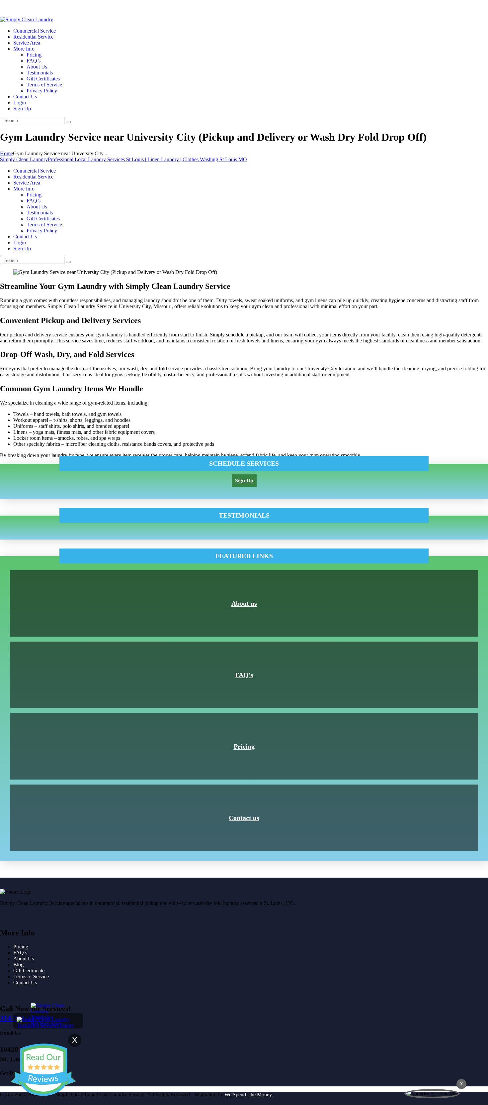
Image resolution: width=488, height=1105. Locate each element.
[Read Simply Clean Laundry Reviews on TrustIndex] (48, 1025)
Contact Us (25, 982)
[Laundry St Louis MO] (432, 1093)
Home (6, 153)
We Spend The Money (248, 1094)
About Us (23, 958)
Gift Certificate (28, 970)
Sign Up (9, 8)
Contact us (244, 817)
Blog (18, 964)
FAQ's (244, 674)
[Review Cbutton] (43, 1070)
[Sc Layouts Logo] (26, 19)
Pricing (244, 746)
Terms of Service (31, 976)
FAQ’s (20, 952)
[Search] (68, 122)
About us (244, 603)
